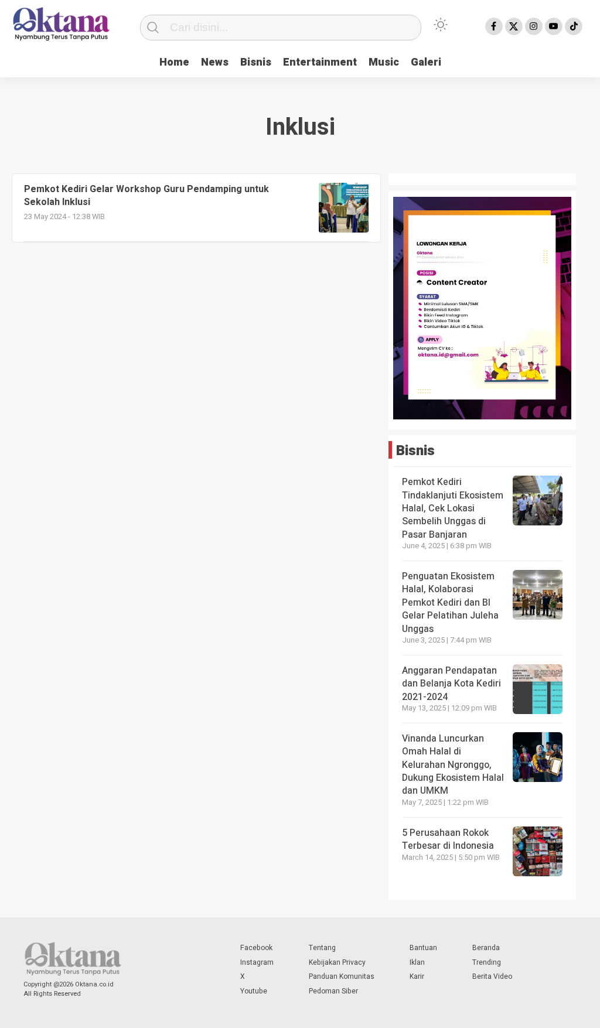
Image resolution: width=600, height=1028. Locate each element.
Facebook (256, 947)
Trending (486, 962)
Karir (417, 976)
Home (174, 62)
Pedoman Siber (333, 991)
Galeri (426, 62)
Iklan (417, 962)
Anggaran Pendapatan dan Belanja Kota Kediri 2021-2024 (451, 684)
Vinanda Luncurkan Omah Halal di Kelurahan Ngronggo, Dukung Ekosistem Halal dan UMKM (453, 765)
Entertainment (320, 62)
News (215, 62)
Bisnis (255, 62)
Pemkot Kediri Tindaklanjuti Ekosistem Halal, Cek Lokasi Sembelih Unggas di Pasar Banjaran (452, 508)
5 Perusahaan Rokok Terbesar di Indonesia (448, 839)
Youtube (253, 991)
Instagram (257, 962)
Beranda (486, 947)
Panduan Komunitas (341, 976)
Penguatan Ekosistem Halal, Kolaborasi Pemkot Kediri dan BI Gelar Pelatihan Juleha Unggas (450, 602)
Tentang (322, 947)
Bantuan (423, 947)
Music (384, 62)
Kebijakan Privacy (337, 962)
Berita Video (492, 976)
